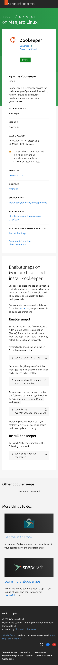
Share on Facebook (48, 644)
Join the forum (8, 635)
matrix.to (13, 189)
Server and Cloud (28, 49)
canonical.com (16, 175)
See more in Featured (29, 491)
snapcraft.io (10, 595)
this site (17, 638)
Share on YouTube (54, 644)
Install (25, 60)
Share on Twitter (41, 644)
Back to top (8, 613)
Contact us (8, 659)
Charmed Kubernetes (25, 629)
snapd (52, 635)
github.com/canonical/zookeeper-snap (28, 202)
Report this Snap (17, 233)
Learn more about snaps (22, 581)
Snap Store (23, 308)
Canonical (25, 46)
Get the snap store (18, 537)
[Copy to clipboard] (45, 358)
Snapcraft (6, 638)
